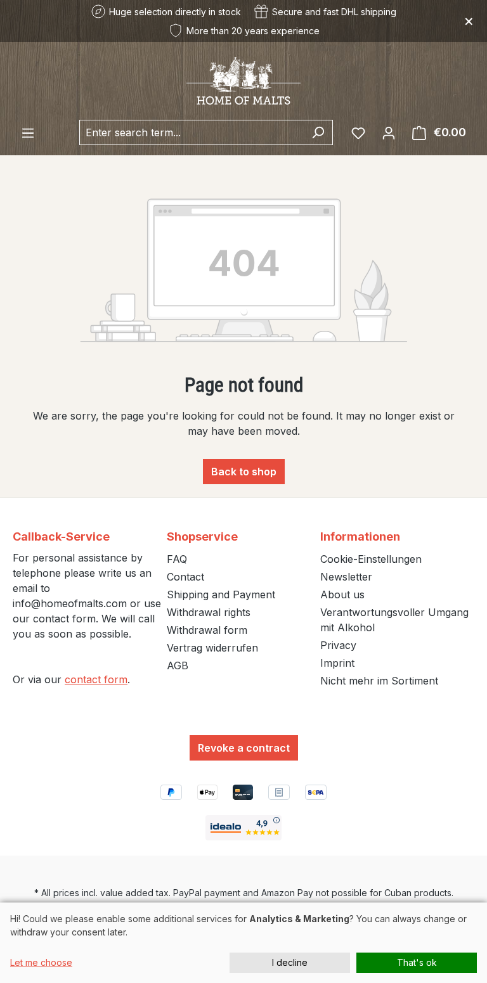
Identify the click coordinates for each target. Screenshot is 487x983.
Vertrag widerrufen (212, 647)
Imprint (337, 663)
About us (342, 594)
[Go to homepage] (243, 81)
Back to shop (243, 471)
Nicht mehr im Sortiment (379, 680)
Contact (185, 576)
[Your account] (388, 132)
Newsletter (346, 576)
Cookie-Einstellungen (371, 559)
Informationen (360, 536)
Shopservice (202, 536)
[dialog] (243, 943)
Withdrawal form (207, 630)
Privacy (338, 645)
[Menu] (28, 132)
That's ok (417, 962)
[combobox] (191, 132)
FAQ (177, 559)
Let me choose (41, 962)
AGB (177, 665)
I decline (290, 962)
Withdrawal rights (208, 612)
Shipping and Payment (221, 594)
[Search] (318, 132)
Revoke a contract (244, 748)
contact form (96, 679)
